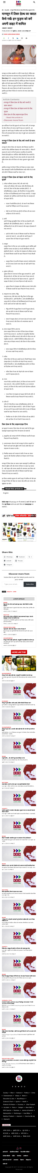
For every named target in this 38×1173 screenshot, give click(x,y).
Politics (6, 615)
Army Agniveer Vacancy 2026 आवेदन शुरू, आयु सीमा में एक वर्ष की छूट (19, 1060)
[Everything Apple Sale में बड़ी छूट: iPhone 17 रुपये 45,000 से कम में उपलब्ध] (19, 990)
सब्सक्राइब (28, 504)
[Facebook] (8, 38)
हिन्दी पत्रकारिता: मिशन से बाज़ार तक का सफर (12, 891)
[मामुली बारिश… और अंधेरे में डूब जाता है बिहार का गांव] (19, 746)
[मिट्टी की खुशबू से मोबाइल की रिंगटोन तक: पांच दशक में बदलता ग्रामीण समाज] (19, 964)
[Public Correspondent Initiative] (19, 515)
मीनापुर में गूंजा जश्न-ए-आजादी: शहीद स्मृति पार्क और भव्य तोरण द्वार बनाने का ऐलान (18, 729)
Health (7, 10)
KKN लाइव (5, 502)
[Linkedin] (17, 38)
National (5, 782)
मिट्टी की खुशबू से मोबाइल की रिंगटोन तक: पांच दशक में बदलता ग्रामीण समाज (18, 976)
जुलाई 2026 (16, 1130)
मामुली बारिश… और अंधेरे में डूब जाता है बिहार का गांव (13, 758)
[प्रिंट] (26, 38)
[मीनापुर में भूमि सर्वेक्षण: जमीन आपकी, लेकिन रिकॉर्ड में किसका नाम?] (19, 691)
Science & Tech (7, 1000)
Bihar (5, 602)
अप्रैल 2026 (14, 1133)
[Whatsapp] (25, 1087)
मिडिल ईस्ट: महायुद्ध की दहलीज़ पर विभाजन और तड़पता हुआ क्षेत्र (16, 948)
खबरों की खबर (30, 502)
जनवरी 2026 (16, 1136)
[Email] (22, 38)
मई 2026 (5, 1133)
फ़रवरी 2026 (6, 1136)
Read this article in (14, 117)
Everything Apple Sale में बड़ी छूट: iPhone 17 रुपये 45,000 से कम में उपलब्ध (17, 1002)
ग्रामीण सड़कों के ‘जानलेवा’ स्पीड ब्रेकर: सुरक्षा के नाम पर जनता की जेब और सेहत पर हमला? (18, 810)
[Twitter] (16, 1087)
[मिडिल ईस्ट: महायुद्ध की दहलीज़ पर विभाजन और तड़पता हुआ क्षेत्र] (19, 936)
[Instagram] (22, 1087)
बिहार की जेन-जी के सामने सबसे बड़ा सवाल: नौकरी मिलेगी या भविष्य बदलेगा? (18, 604)
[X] (13, 38)
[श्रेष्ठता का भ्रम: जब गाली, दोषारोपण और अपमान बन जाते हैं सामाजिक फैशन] (19, 853)
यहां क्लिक (7, 504)
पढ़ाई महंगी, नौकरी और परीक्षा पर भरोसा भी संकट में (15, 629)
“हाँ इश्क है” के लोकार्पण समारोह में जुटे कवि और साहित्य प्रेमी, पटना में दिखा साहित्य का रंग (18, 919)
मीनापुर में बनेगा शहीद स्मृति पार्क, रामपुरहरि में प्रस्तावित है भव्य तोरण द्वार (19, 640)
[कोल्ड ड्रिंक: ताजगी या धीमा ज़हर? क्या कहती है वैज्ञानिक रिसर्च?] (19, 772)
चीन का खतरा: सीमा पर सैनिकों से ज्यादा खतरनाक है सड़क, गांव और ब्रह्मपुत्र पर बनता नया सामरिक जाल (18, 617)
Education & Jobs (9, 627)
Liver (14, 591)
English (5, 493)
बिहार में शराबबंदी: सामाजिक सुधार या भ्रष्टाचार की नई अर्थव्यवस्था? (16, 838)
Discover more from (13, 120)
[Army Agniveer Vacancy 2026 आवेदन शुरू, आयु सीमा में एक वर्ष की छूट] (19, 1048)
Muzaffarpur (8, 638)
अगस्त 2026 (6, 1130)
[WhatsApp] (4, 38)
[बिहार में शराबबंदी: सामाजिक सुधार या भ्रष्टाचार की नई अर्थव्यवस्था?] (19, 826)
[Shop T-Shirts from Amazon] (19, 532)
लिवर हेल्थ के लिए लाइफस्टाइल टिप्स (16, 114)
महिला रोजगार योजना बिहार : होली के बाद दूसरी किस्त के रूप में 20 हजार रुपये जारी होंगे (19, 1031)
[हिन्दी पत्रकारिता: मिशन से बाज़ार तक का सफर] (19, 879)
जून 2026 (25, 1130)
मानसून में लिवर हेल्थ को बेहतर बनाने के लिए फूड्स (18, 110)
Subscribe (30, 584)
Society (10, 28)
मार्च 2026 (24, 1133)
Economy (5, 701)
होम (2, 10)
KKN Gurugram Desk (12, 34)
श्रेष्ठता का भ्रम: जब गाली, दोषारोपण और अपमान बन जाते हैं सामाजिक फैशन (18, 865)
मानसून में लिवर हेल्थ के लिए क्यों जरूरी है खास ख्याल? (17, 104)
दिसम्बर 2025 (26, 1136)
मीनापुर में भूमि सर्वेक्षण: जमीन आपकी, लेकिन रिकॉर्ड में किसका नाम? (16, 703)
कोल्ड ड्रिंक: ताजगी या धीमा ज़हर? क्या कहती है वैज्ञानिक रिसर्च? (16, 784)
